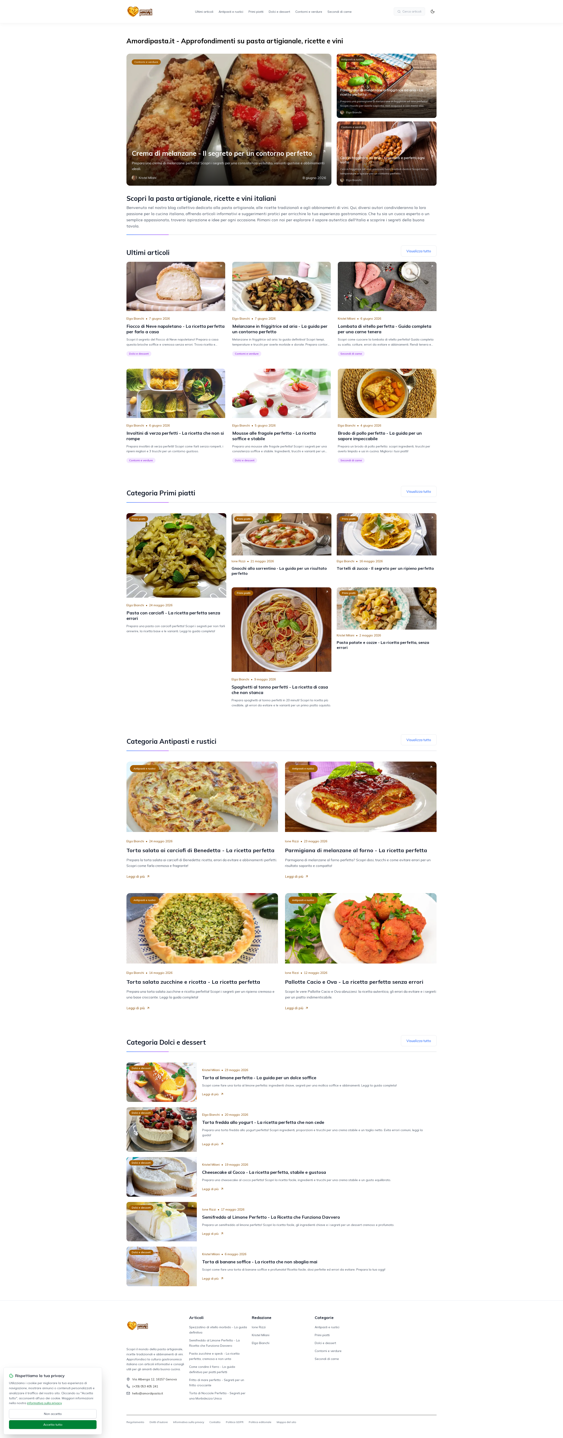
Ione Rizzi (238, 561)
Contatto (215, 1422)
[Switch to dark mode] (433, 11)
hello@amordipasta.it (147, 1393)
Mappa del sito (286, 1422)
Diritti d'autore (159, 1422)
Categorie (324, 1317)
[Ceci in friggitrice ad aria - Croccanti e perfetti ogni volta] (387, 153)
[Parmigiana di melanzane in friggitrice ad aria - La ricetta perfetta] (387, 86)
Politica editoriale (260, 1422)
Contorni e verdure (308, 12)
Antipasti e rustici (231, 12)
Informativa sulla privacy (188, 1422)
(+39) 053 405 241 (145, 1386)
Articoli (196, 1317)
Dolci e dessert (279, 12)
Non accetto (53, 1414)
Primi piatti (256, 12)
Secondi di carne (339, 12)
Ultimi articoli (204, 12)
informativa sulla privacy (44, 1403)
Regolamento (135, 1422)
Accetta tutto (52, 1425)
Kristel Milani (346, 319)
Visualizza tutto (418, 251)
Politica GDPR (234, 1422)
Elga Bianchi (135, 319)
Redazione (261, 1317)
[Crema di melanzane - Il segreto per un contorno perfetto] (228, 120)
